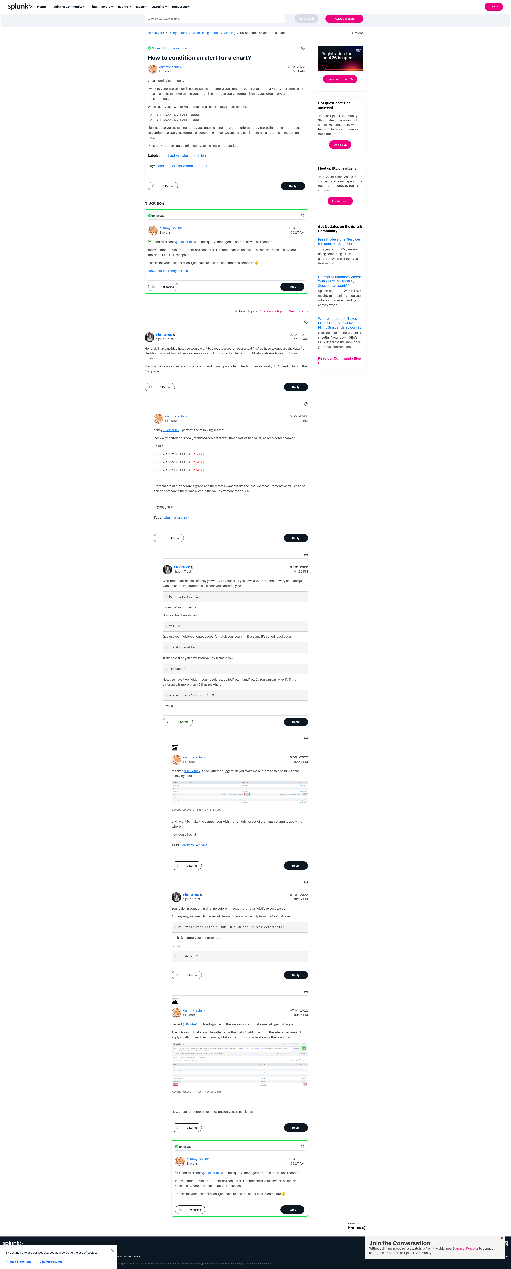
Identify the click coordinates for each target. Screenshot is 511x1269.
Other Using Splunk (205, 33)
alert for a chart (182, 166)
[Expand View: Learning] (166, 6)
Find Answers (154, 33)
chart (202, 166)
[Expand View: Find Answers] (112, 6)
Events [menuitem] (123, 7)
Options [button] (356, 33)
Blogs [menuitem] (140, 7)
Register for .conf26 (340, 79)
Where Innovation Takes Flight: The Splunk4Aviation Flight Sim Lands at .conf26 (340, 322)
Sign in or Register (465, 1248)
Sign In (494, 6)
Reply (293, 186)
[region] (58, 1257)
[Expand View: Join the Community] (84, 6)
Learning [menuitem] (158, 7)
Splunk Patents (132, 1256)
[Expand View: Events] (130, 6)
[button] (302, 48)
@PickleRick (184, 242)
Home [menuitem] (41, 7)
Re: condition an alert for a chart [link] (262, 33)
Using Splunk (178, 33)
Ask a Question (344, 18)
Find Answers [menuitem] (100, 7)
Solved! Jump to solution (169, 48)
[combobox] (231, 18)
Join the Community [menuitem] (68, 7)
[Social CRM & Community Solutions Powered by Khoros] (357, 1226)
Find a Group (340, 201)
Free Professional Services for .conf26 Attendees (339, 241)
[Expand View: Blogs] (145, 6)
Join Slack (340, 144)
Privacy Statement (18, 1261)
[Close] (112, 1250)
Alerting (229, 33)
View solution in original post (168, 271)
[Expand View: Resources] (189, 6)
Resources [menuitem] (180, 7)
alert (162, 166)
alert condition (194, 155)
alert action (171, 155)
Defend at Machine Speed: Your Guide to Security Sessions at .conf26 (339, 281)
